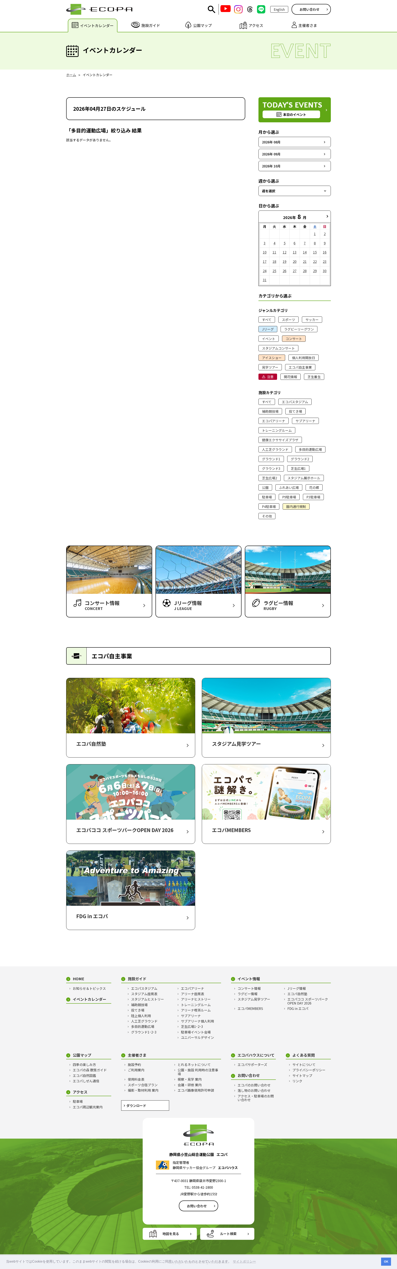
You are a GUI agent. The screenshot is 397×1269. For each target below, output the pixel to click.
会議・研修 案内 (190, 1085)
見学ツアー (270, 367)
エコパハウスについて (256, 1055)
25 (274, 270)
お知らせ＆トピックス (89, 988)
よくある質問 (303, 1055)
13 (295, 252)
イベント (268, 338)
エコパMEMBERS (250, 1008)
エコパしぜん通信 (86, 1081)
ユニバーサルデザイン (197, 1037)
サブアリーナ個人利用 (197, 1021)
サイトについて (304, 1064)
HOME (78, 978)
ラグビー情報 (247, 994)
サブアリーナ (305, 420)
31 (265, 279)
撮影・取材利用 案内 (143, 1090)
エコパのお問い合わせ (254, 1085)
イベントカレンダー (89, 999)
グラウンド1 (271, 458)
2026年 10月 (271, 166)
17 (265, 261)
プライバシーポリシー (308, 1070)
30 (324, 270)
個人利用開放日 (303, 357)
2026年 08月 (271, 142)
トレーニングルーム (277, 430)
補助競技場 (270, 411)
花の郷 (314, 487)
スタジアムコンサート (278, 348)
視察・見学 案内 (190, 1079)
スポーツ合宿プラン (143, 1085)
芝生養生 (314, 376)
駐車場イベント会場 (196, 1032)
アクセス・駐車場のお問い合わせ (256, 1098)
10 (265, 252)
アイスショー (272, 357)
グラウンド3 (271, 468)
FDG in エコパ (297, 1008)
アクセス (80, 1092)
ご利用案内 (136, 1070)
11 (274, 252)
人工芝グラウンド (275, 449)
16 (324, 252)
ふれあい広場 (289, 487)
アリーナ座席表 (192, 994)
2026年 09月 (271, 154)
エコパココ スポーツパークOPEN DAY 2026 (307, 1001)
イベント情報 (249, 978)
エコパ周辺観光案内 (88, 1107)
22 (315, 261)
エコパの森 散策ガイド (90, 1070)
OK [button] (386, 1261)
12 (284, 252)
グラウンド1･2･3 (144, 1032)
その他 (267, 516)
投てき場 (295, 411)
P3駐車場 (313, 496)
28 (305, 270)
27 (295, 270)
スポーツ (288, 319)
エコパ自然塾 (297, 994)
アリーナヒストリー (196, 999)
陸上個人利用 (141, 1016)
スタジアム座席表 (144, 994)
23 (324, 261)
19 (284, 261)
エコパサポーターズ (252, 1064)
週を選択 (268, 190)
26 (284, 270)
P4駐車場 (269, 506)
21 (305, 261)
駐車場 (267, 496)
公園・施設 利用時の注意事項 (198, 1072)
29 (315, 270)
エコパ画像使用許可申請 (196, 1090)
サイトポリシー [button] (244, 1261)
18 (274, 261)
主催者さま (137, 1055)
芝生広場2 (269, 477)
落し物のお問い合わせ (254, 1090)
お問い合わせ (309, 9)
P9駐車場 (289, 496)
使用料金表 (136, 1079)
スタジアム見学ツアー (254, 999)
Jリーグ (268, 329)
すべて (266, 319)
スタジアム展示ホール (303, 477)
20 (295, 261)
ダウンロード (136, 1105)
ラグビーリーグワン (299, 329)
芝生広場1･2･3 (192, 1026)
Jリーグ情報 (296, 988)
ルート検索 (228, 1233)
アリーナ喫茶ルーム (196, 1010)
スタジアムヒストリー (147, 999)
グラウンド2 (300, 458)
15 (315, 252)
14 (305, 252)
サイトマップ (302, 1075)
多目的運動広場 (310, 449)
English (279, 9)
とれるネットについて (194, 1064)
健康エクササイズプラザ (280, 439)
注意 (270, 376)
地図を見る (171, 1233)
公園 (265, 487)
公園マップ (82, 1055)
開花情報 (290, 376)
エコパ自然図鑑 (84, 1075)
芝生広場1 (298, 468)
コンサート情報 (249, 988)
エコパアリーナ (273, 420)
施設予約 (134, 1064)
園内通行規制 (296, 506)
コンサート (294, 338)
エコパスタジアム (295, 401)
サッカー (312, 319)
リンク (297, 1081)
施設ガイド (137, 978)
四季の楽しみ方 (84, 1064)
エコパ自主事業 (300, 367)
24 (265, 270)
